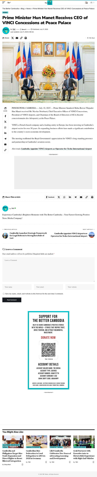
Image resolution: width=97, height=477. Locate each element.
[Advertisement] (53, 172)
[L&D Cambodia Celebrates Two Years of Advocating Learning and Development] (60, 441)
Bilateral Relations (11, 445)
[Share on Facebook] (5, 116)
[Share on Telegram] (5, 139)
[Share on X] (13, 38)
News (5, 12)
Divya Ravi (7, 464)
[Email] (17, 38)
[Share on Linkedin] (5, 133)
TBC (14, 29)
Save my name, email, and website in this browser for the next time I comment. (34, 293)
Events (53, 447)
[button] (4, 2)
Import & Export (33, 447)
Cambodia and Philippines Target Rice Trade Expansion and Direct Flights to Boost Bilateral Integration (12, 456)
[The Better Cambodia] (48, 2)
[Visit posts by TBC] (5, 208)
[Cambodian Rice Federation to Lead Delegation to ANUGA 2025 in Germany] (36, 441)
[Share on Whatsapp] (5, 127)
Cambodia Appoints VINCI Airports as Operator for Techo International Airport (56, 148)
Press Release (79, 447)
